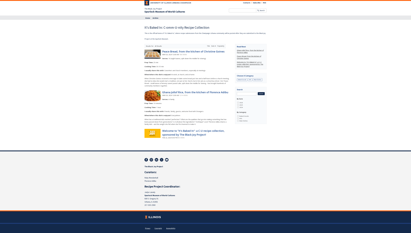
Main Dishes (257, 80)
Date (213, 46)
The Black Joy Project (153, 9)
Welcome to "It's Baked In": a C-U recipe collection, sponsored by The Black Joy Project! (250, 64)
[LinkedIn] (156, 159)
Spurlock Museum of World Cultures (164, 11)
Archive (155, 18)
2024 (241, 107)
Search (262, 10)
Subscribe (257, 3)
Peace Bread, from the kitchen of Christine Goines (193, 51)
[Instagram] (151, 159)
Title (208, 46)
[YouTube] (166, 159)
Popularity (220, 46)
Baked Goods (242, 80)
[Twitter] (161, 159)
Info (250, 80)
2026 (241, 103)
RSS (264, 3)
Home (147, 18)
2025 (241, 105)
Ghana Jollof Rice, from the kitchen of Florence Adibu (195, 92)
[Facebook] (146, 159)
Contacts (246, 3)
